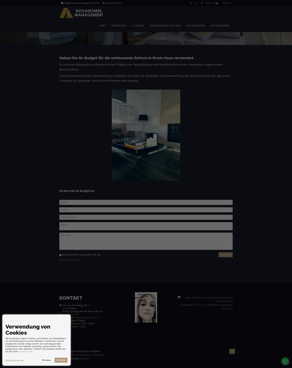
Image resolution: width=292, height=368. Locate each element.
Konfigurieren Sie (14, 360)
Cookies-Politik (25, 351)
